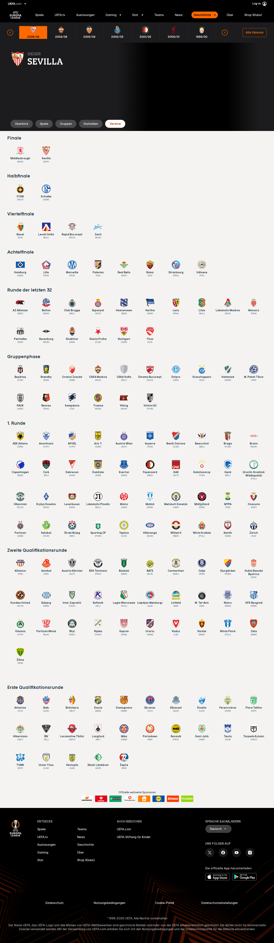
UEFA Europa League (15, 15)
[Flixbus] (187, 798)
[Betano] (173, 798)
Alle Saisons (255, 32)
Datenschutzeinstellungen (219, 902)
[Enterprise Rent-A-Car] (115, 798)
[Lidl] (158, 798)
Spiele (41, 829)
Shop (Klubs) (86, 860)
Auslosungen (46, 844)
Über (80, 852)
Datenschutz (54, 902)
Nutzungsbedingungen (109, 902)
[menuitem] (40, 14)
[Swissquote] (130, 798)
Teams (82, 829)
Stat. (40, 860)
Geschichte (85, 844)
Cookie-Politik (164, 902)
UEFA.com (124, 829)
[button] (113, 14)
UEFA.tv (42, 837)
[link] (39, 14)
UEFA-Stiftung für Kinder (134, 837)
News (81, 837)
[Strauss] (101, 798)
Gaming (42, 852)
